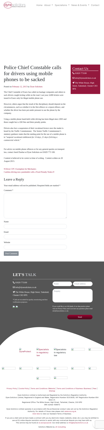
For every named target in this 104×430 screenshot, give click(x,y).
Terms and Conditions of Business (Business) (74, 388)
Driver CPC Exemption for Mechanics (20, 169)
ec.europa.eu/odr (45, 423)
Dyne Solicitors (36, 87)
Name (6, 222)
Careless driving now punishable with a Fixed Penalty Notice (28, 172)
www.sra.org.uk (70, 411)
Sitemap (52, 391)
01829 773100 (81, 73)
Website (7, 242)
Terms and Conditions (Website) (43, 388)
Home (39, 5)
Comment (8, 190)
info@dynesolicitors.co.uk (85, 78)
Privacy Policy (62, 308)
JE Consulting (60, 427)
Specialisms (61, 5)
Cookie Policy (24, 388)
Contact (95, 5)
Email (6, 232)
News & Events (79, 5)
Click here (36, 414)
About (47, 5)
